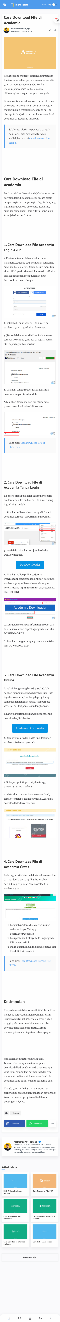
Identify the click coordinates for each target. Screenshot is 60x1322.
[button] (14, 1123)
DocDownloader (30, 565)
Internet (16, 1113)
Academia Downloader (30, 728)
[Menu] (4, 4)
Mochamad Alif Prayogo (20, 28)
